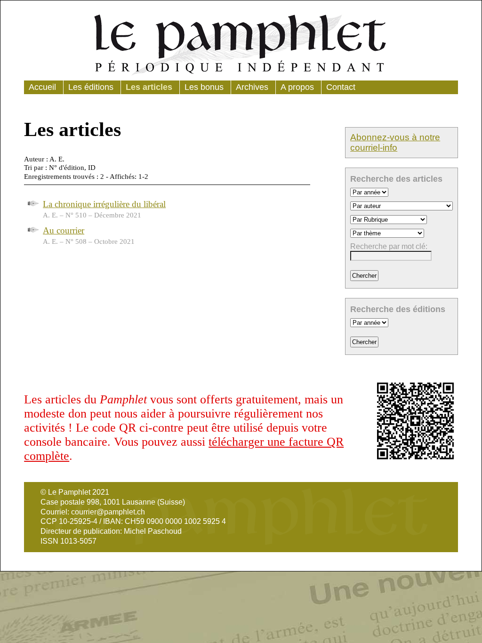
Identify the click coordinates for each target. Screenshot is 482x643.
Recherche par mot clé (388, 246)
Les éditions (90, 87)
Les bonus (204, 87)
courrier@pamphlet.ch (108, 512)
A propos (297, 87)
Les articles (149, 87)
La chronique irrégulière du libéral (104, 204)
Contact (340, 87)
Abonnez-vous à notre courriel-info (395, 142)
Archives (252, 87)
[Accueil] (241, 42)
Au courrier (63, 230)
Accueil (42, 87)
